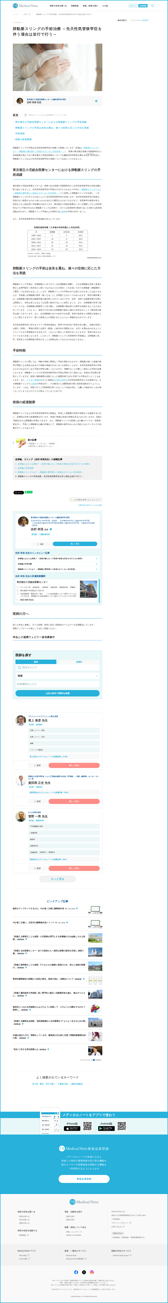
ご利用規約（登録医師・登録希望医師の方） (128, 1237)
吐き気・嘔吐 (38, 1084)
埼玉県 (31, 787)
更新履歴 (145, 20)
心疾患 (63, 211)
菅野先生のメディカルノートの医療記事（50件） (49, 859)
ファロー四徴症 (33, 380)
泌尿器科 (39, 724)
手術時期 (20, 133)
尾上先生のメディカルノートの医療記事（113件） (49, 757)
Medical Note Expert (121, 1255)
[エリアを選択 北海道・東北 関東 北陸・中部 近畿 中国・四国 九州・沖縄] (57, 676)
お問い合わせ (116, 1227)
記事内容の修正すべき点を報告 (90, 505)
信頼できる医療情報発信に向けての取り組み (128, 1215)
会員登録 (143, 6)
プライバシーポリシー (120, 1223)
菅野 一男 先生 (38, 816)
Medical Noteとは (118, 1211)
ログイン (133, 6)
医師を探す (70, 1220)
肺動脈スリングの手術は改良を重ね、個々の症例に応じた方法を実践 (52, 128)
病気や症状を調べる (58, 6)
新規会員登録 (84, 1179)
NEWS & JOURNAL (73, 1235)
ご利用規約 (115, 1219)
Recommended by (86, 1060)
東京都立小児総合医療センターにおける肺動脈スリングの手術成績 (51, 122)
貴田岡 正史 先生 (39, 782)
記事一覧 (27, 14)
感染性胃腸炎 (77, 1084)
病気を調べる (24, 1216)
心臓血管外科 (44, 534)
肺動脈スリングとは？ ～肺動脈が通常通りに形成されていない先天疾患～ (49, 472)
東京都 (34, 534)
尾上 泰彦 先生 (38, 720)
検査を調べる (24, 1223)
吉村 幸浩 (39, 529)
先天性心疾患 (60, 380)
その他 (105, 6)
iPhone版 (22, 1255)
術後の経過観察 (23, 139)
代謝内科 (39, 787)
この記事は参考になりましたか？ (87, 500)
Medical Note (71, 1255)
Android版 (23, 1259)
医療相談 (75, 6)
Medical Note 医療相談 (75, 1259)
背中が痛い (50, 1084)
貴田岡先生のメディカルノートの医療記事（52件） (50, 792)
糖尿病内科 (40, 820)
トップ (15, 14)
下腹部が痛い (63, 1084)
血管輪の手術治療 (24, 468)
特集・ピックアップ (74, 1232)
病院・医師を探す (90, 6)
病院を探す (70, 1216)
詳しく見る (74, 765)
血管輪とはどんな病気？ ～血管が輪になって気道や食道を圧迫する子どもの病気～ (53, 464)
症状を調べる (24, 1220)
